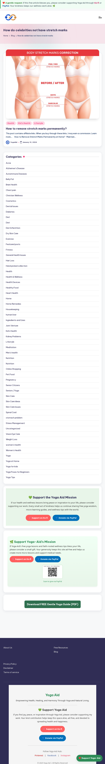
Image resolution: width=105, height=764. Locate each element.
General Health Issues (16, 255)
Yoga (8, 455)
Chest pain (11, 190)
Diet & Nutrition (13, 228)
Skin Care (10, 396)
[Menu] (100, 17)
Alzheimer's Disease (15, 168)
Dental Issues (12, 206)
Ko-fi (96, 3)
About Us (7, 647)
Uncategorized (13, 428)
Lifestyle (38, 123)
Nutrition (10, 358)
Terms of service (11, 672)
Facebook (51, 755)
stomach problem (14, 418)
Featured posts (13, 244)
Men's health (12, 352)
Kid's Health (24, 123)
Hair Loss (10, 260)
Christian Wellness (14, 195)
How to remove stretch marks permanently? (36, 128)
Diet (8, 217)
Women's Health (13, 450)
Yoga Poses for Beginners (17, 472)
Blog (56, 652)
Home (8, 298)
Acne (8, 163)
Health (11, 123)
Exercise (10, 239)
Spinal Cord (11, 412)
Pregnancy (11, 380)
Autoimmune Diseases (16, 174)
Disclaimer (8, 668)
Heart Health (12, 293)
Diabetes (10, 212)
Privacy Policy (9, 664)
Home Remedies (13, 304)
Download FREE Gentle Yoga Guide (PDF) (52, 604)
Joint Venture (12, 325)
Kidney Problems (13, 336)
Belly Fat (10, 179)
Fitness (9, 250)
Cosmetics (11, 201)
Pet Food (10, 374)
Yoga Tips (10, 477)
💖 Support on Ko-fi (38, 518)
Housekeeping (12, 309)
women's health (13, 445)
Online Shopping (13, 369)
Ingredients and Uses (15, 320)
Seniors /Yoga (12, 390)
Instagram (65, 755)
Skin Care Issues (13, 407)
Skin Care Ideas (13, 401)
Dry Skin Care (12, 233)
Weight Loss (11, 439)
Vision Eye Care (13, 434)
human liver (11, 314)
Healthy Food (12, 287)
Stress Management (15, 423)
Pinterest (39, 755)
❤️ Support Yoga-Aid (89, 758)
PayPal (5, 6)
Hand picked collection (16, 266)
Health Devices (13, 282)
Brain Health (11, 184)
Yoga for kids (12, 466)
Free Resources (61, 647)
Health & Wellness (14, 277)
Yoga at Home (12, 461)
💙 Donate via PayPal (66, 518)
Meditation (11, 347)
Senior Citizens (13, 385)
